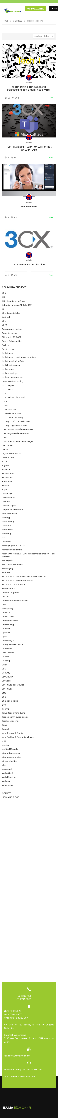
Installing (6, 533)
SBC (4, 668)
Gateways (7, 493)
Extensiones (8, 473)
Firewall (5, 485)
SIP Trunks (7, 688)
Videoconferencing (11, 757)
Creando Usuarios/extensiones (17, 429)
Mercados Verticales (12, 564)
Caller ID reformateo (12, 377)
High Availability (9, 513)
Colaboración (9, 409)
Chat (4, 401)
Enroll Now (29, 60)
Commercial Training (12, 417)
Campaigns (8, 385)
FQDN (4, 489)
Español (6, 469)
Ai (3, 309)
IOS (3, 537)
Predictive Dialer (10, 620)
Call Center (7, 353)
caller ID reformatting (12, 381)
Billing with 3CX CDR (11, 337)
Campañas (7, 389)
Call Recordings (10, 373)
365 (4, 293)
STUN (4, 704)
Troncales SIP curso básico (15, 716)
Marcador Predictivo (12, 549)
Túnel (4, 724)
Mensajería (7, 560)
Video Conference (11, 753)
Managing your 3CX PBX (13, 545)
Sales (4, 664)
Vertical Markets (10, 749)
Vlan (4, 765)
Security (6, 672)
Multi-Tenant (8, 588)
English (5, 465)
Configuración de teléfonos (16, 421)
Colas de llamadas (11, 413)
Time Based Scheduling (13, 712)
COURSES (17, 20)
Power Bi (6, 612)
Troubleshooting (10, 720)
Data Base (7, 445)
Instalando (7, 529)
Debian (5, 449)
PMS (4, 604)
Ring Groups (8, 652)
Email (4, 461)
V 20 (4, 741)
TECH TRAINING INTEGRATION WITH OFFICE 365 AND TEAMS (29, 148)
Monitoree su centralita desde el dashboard (24, 576)
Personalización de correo (15, 600)
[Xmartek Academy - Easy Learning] (13, 10)
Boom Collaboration (12, 341)
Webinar (6, 781)
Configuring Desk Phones (14, 425)
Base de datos (9, 333)
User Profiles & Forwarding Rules (18, 737)
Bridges (5, 345)
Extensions (7, 477)
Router (5, 656)
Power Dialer (8, 616)
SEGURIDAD (7, 676)
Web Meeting (9, 777)
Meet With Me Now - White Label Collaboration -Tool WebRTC (28, 555)
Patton (5, 596)
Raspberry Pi (8, 640)
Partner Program (10, 592)
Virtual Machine (9, 761)
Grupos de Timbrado (12, 509)
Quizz (4, 636)
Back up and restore (12, 329)
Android (6, 317)
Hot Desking (8, 521)
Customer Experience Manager (17, 441)
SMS (4, 692)
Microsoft (6, 572)
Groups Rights (9, 505)
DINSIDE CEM (8, 457)
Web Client (7, 773)
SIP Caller (6, 680)
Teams (5, 708)
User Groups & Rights (12, 733)
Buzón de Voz (9, 349)
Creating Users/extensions (15, 433)
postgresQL (8, 608)
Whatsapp (7, 785)
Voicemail (7, 769)
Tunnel (5, 729)
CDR (4, 393)
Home (5, 20)
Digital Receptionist (12, 453)
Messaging (7, 568)
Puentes (6, 628)
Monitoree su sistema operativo (18, 580)
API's (4, 321)
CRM (4, 437)
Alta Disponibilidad (11, 313)
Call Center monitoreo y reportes (19, 357)
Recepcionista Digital (12, 644)
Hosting (6, 517)
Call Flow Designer (11, 365)
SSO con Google (10, 700)
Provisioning (8, 624)
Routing (6, 660)
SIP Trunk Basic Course (13, 684)
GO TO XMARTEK (35, 8)
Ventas (5, 745)
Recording (7, 648)
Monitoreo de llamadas (13, 584)
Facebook (7, 481)
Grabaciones (8, 497)
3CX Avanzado (29, 206)
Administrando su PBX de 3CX (17, 305)
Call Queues (8, 369)
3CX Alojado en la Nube (13, 301)
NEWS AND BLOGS (10, 797)
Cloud (5, 405)
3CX (4, 297)
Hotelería (6, 525)
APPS (4, 325)
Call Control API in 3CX (13, 361)
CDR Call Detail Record (13, 397)
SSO (4, 696)
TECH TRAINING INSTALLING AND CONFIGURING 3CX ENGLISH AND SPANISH (29, 88)
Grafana (6, 501)
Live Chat (6, 541)
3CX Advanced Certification (29, 264)
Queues (6, 632)
